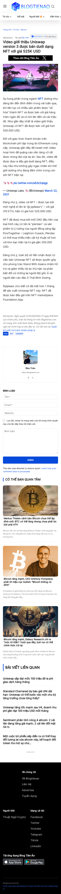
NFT (40, 98)
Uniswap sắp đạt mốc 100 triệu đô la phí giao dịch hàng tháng (28, 680)
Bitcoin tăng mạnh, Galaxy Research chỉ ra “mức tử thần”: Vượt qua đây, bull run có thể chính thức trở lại (28, 642)
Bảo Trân (25, 38)
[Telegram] (29, 339)
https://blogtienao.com (31, 372)
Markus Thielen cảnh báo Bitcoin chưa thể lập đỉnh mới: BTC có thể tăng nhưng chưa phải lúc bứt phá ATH (30, 521)
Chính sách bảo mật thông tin (15, 886)
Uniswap (19, 333)
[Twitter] (22, 339)
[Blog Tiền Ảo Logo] (30, 6)
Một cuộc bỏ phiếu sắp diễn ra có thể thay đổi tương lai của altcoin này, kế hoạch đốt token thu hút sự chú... (29, 740)
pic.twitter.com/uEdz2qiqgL (30, 183)
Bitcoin (24, 30)
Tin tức (16, 30)
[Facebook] (15, 339)
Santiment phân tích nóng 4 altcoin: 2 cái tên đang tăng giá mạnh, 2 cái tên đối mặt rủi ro (29, 724)
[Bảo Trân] (30, 357)
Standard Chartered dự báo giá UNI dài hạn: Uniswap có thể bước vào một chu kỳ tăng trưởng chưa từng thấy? (29, 695)
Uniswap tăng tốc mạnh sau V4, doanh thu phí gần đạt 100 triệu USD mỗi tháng (29, 709)
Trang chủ (7, 30)
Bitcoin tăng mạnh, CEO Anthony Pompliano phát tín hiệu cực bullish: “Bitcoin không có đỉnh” (28, 581)
